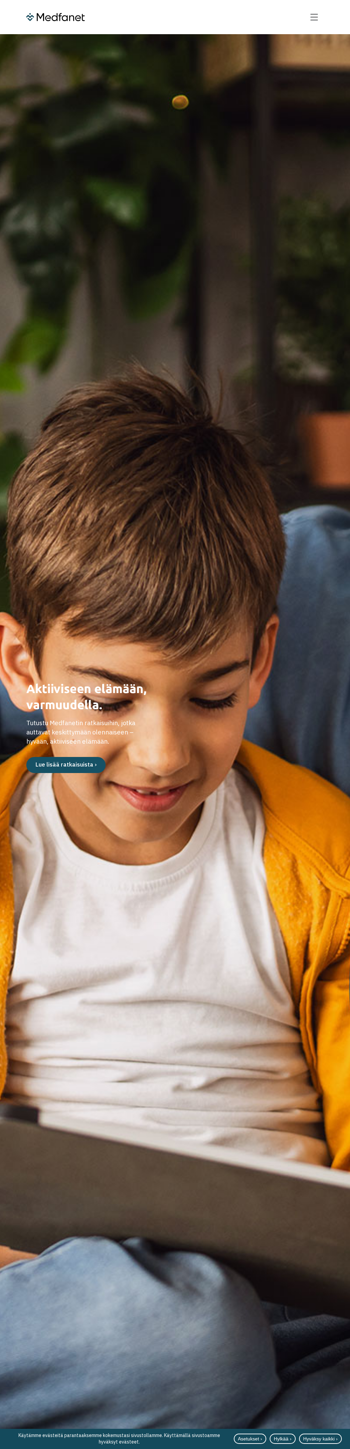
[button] (314, 17)
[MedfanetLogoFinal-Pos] (55, 17)
